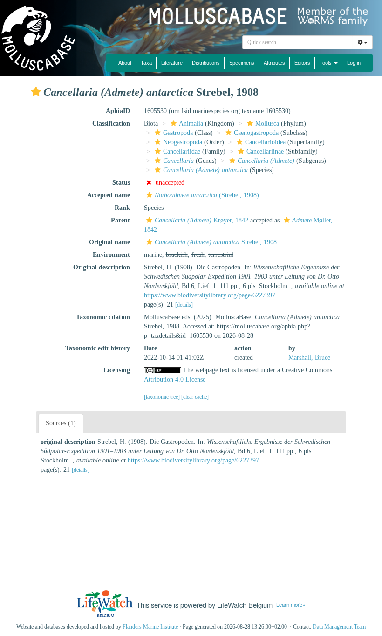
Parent (120, 220)
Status (121, 182)
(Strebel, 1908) (207, 195)
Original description (101, 267)
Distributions (206, 63)
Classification (111, 123)
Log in (354, 63)
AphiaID (118, 110)
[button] (35, 91)
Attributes (274, 63)
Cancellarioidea (265, 142)
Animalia (191, 123)
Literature (172, 63)
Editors (302, 63)
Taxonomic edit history (97, 348)
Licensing (116, 370)
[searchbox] (298, 42)
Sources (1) (61, 423)
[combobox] (297, 42)
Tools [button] (326, 63)
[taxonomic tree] (162, 397)
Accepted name (108, 195)
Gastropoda (178, 132)
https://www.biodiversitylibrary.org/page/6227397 (209, 295)
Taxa (146, 63)
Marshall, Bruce (309, 357)
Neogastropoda (182, 142)
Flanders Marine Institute (150, 626)
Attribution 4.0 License (174, 379)
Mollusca (267, 123)
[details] (184, 304)
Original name (109, 242)
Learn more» (290, 604)
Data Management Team (339, 626)
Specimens (241, 63)
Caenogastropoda (256, 132)
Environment (111, 254)
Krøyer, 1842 (201, 220)
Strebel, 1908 (216, 242)
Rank (122, 207)
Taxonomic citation (103, 317)
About (124, 63)
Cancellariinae (265, 151)
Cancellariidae (181, 151)
